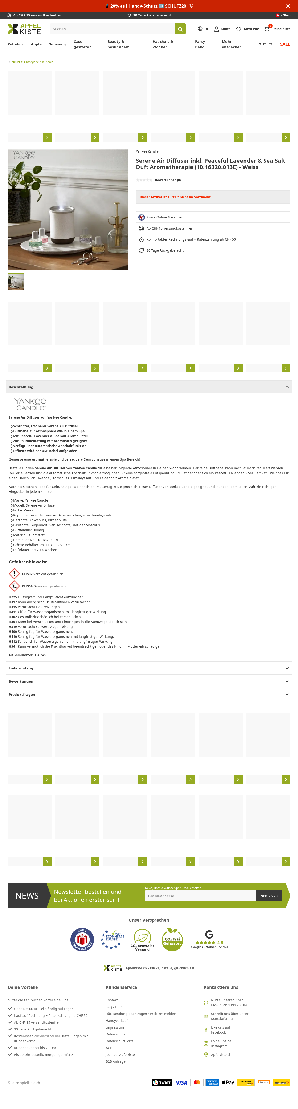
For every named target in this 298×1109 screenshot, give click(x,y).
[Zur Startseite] (24, 29)
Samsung (57, 44)
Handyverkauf (117, 1020)
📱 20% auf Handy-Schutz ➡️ (145, 6)
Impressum (115, 1027)
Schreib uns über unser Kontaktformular (230, 1016)
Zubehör (16, 44)
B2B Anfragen (117, 1061)
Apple (36, 44)
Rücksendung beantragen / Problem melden (141, 1013)
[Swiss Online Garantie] (82, 939)
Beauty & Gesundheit (118, 44)
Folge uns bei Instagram (221, 1043)
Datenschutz (116, 1034)
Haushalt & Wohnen (163, 44)
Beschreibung (21, 386)
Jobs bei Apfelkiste (120, 1054)
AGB (109, 1048)
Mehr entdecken (232, 44)
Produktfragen (22, 694)
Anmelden (269, 895)
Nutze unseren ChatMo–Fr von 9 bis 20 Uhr (229, 1002)
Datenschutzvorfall (120, 1041)
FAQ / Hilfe (114, 1007)
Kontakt (112, 1000)
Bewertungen (21, 681)
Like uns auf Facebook (220, 1029)
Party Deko (200, 44)
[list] (149, 106)
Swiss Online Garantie (164, 217)
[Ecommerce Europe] (112, 939)
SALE (285, 44)
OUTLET (265, 44)
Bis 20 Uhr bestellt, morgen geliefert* (44, 1054)
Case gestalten (83, 44)
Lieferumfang (21, 668)
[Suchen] (180, 28)
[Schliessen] (288, 6)
